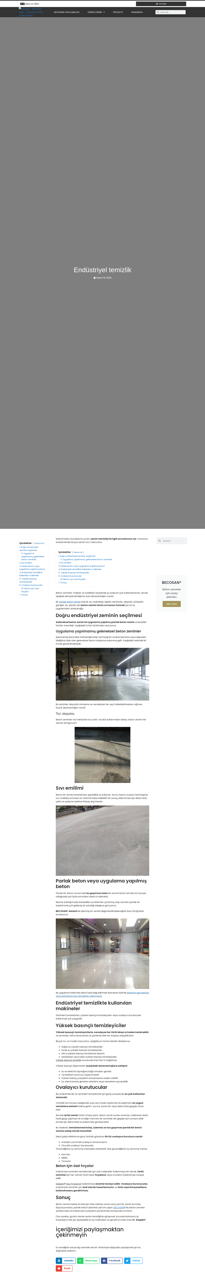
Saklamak (38, 543)
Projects (118, 12)
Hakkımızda (137, 12)
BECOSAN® (119, 1207)
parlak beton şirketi (70, 601)
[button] (66, 1261)
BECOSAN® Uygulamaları (66, 12)
